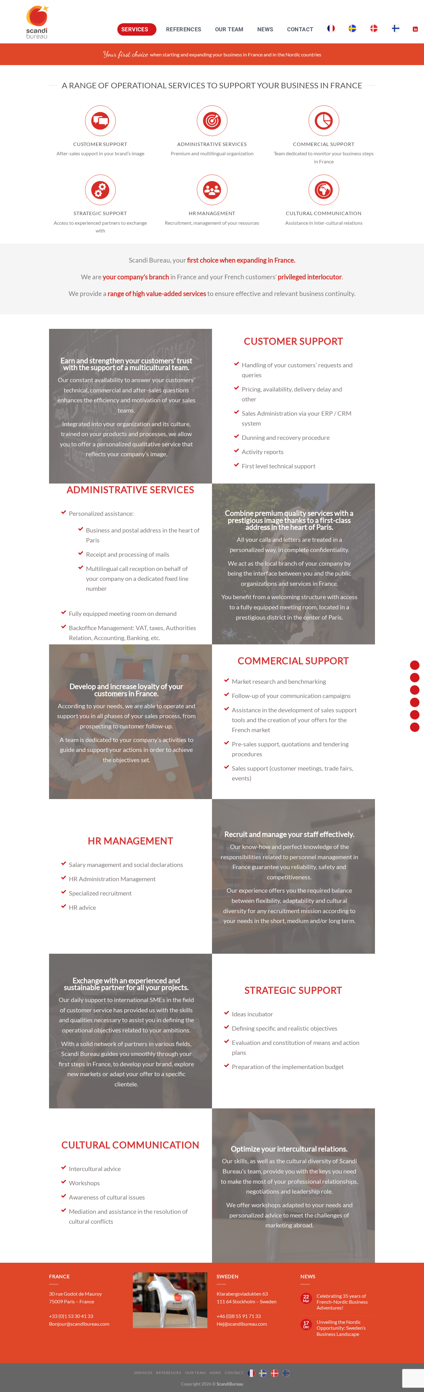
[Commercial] (414, 690)
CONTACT (300, 29)
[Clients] (414, 665)
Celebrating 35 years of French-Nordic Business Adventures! (342, 1301)
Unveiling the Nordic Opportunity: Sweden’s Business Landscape (341, 1328)
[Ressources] (414, 702)
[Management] (414, 727)
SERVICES (134, 29)
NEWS (265, 29)
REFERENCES (183, 29)
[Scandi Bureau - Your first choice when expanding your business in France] (38, 21)
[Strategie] (414, 714)
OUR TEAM (229, 29)
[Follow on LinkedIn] (415, 29)
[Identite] (414, 677)
